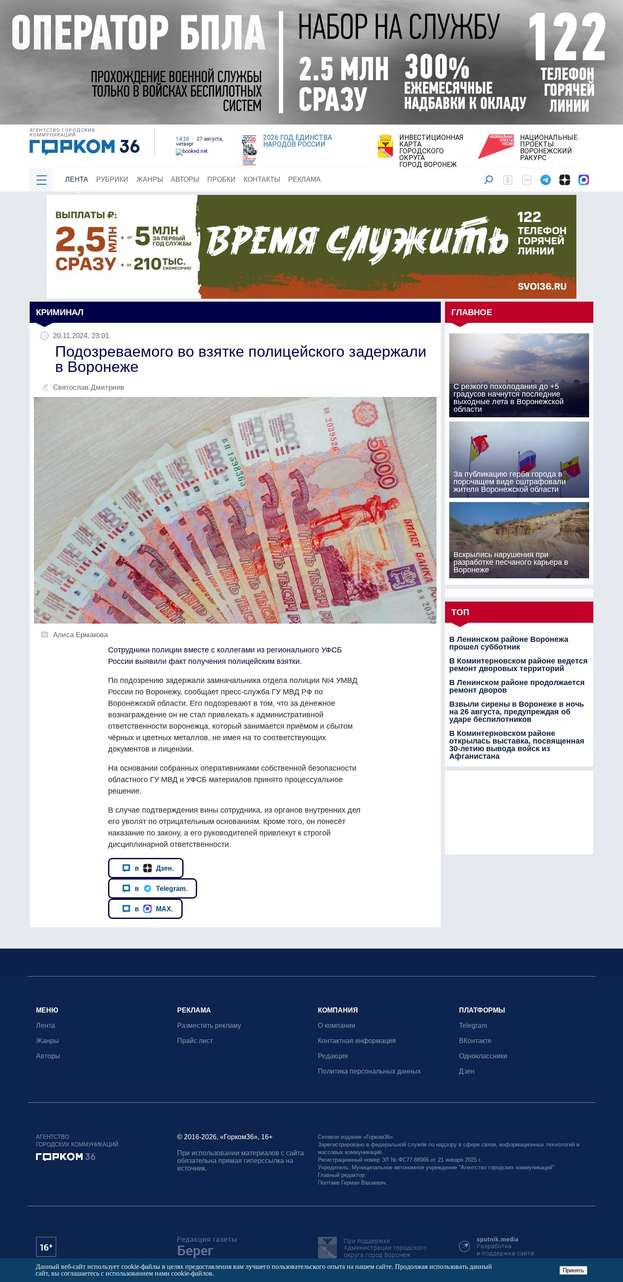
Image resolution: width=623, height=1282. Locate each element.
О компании (336, 1025)
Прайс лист (195, 1040)
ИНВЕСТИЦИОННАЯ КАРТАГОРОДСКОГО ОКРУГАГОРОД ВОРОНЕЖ (431, 151)
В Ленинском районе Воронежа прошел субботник (508, 643)
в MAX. (154, 909)
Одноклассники (483, 1056)
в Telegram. (161, 888)
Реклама (304, 179)
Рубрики (112, 179)
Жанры (149, 179)
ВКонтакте (475, 1040)
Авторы (185, 179)
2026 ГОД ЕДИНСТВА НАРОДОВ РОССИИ (297, 141)
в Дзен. (154, 868)
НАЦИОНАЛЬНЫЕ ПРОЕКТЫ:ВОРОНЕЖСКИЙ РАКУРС (548, 147)
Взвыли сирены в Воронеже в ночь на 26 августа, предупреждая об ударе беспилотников (516, 711)
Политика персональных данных (369, 1071)
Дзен (467, 1071)
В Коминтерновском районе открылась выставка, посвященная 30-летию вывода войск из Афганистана (516, 745)
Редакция (333, 1056)
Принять (573, 1270)
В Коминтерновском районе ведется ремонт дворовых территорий (518, 664)
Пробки (221, 179)
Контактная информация (357, 1040)
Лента (76, 179)
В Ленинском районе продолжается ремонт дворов (517, 686)
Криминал (59, 312)
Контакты (262, 179)
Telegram (473, 1025)
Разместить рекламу (209, 1025)
